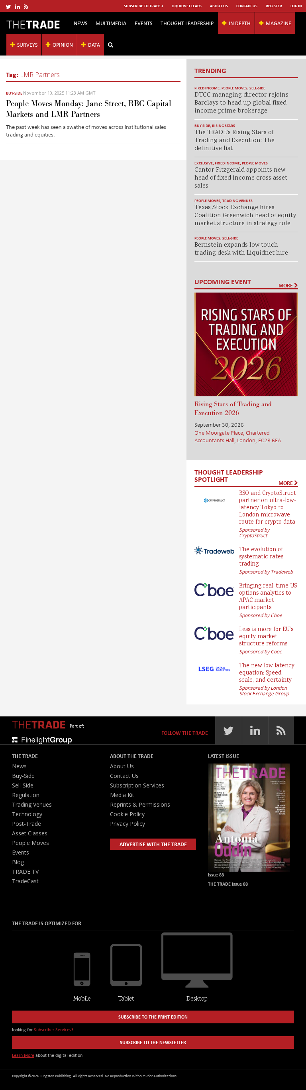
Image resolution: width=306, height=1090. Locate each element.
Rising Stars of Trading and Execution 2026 (233, 408)
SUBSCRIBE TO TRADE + (143, 5)
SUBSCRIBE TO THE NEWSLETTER (153, 1042)
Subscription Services (137, 785)
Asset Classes (29, 833)
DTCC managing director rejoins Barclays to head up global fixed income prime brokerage (241, 103)
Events (143, 23)
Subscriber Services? (54, 1030)
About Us (219, 5)
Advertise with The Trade (153, 844)
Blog (18, 862)
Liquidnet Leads (187, 5)
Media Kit (122, 795)
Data (94, 44)
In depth (240, 23)
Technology (27, 814)
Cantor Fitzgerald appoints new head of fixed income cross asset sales (240, 178)
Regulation (25, 795)
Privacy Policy (127, 823)
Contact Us (246, 5)
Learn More (23, 1055)
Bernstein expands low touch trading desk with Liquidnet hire (241, 249)
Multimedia (111, 23)
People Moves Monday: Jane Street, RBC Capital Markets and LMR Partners (88, 109)
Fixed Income (207, 88)
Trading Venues (237, 200)
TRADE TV (25, 871)
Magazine (278, 23)
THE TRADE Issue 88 (228, 884)
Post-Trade (26, 823)
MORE (286, 285)
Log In (296, 5)
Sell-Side (257, 88)
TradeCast (25, 881)
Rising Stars (223, 125)
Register (274, 5)
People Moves (234, 88)
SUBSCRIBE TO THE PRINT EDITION (153, 1017)
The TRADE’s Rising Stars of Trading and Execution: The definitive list (234, 140)
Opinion (63, 44)
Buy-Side (14, 93)
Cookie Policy (127, 814)
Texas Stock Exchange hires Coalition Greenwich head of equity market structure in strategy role (245, 215)
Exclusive (203, 163)
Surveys (27, 44)
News (80, 23)
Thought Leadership (187, 23)
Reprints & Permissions (140, 804)
